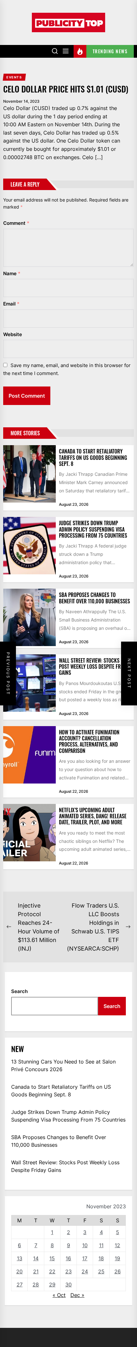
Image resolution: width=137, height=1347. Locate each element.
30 (68, 1284)
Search (19, 991)
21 (36, 1271)
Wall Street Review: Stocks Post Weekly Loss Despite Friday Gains (94, 666)
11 (101, 1245)
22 (52, 1271)
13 (19, 1258)
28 (35, 1284)
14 (36, 1258)
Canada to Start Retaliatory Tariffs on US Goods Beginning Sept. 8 (93, 457)
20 (19, 1271)
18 (101, 1258)
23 (68, 1271)
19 (117, 1258)
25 (101, 1271)
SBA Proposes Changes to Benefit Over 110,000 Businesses (94, 598)
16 (68, 1258)
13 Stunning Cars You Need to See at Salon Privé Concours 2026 (63, 1065)
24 (85, 1271)
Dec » (77, 1295)
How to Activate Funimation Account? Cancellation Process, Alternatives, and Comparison (89, 741)
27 (20, 1284)
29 (52, 1284)
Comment (16, 223)
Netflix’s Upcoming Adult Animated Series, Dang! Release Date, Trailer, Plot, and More (92, 816)
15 (52, 1258)
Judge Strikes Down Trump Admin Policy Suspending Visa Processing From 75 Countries (93, 529)
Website (12, 334)
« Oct (59, 1295)
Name (11, 273)
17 (84, 1258)
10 (85, 1245)
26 (117, 1271)
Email (11, 304)
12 (117, 1245)
